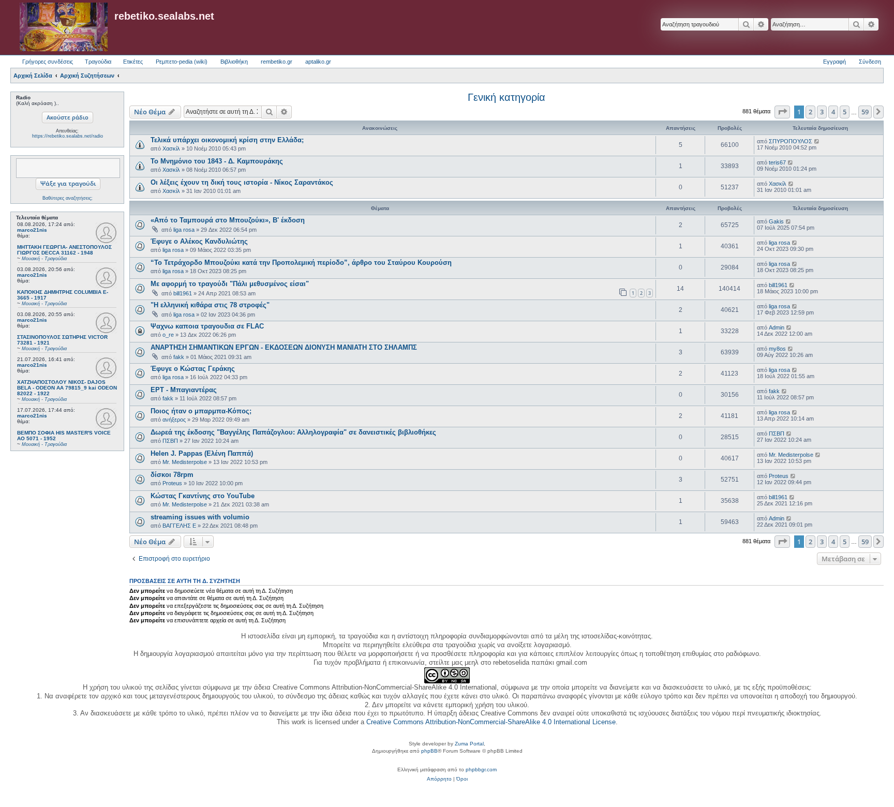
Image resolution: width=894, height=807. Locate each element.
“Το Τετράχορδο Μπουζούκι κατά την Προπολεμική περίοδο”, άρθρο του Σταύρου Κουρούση (301, 262)
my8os (777, 349)
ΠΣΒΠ (170, 441)
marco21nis (32, 230)
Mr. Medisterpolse (184, 462)
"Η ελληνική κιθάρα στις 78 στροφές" (210, 305)
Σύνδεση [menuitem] (870, 61)
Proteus (172, 483)
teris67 (777, 162)
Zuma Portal (469, 743)
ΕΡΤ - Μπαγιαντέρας (184, 390)
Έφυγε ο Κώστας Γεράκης (193, 368)
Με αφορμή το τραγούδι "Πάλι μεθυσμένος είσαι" (230, 284)
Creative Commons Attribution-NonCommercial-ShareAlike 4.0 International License (491, 722)
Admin (776, 327)
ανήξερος (174, 419)
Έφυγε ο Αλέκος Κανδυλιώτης (199, 241)
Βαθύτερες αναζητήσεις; (67, 198)
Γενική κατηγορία (506, 97)
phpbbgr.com (481, 769)
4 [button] (833, 111)
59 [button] (865, 111)
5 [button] (844, 111)
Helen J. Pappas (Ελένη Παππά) (202, 453)
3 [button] (822, 111)
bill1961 (182, 293)
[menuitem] (439, 779)
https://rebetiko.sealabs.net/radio (67, 136)
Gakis (776, 221)
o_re (168, 335)
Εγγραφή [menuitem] (834, 61)
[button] (782, 112)
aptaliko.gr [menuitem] (318, 61)
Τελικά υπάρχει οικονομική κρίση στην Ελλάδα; (227, 140)
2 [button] (810, 111)
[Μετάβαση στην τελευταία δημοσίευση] (817, 141)
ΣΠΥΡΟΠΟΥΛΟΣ (790, 141)
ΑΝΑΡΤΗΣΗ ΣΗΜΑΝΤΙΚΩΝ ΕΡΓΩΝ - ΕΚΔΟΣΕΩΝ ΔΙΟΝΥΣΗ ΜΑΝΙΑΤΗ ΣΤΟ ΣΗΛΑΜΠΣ (284, 347)
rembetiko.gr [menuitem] (276, 61)
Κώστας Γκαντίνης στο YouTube (203, 496)
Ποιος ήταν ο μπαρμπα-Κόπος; (201, 411)
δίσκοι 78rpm (172, 475)
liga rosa (184, 230)
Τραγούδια (98, 61)
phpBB (429, 751)
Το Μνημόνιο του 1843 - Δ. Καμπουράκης (217, 161)
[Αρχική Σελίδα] (63, 27)
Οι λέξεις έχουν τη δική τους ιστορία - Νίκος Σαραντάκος (242, 182)
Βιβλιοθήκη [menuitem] (234, 61)
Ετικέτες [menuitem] (133, 61)
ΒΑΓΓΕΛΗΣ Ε (179, 525)
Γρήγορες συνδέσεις (47, 61)
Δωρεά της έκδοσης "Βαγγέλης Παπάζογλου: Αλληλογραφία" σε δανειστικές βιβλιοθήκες (293, 432)
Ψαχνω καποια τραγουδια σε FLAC (207, 326)
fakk (178, 357)
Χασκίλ (171, 148)
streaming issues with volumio (200, 517)
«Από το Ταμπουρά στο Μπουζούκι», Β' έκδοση (228, 220)
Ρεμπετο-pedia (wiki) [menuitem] (181, 61)
